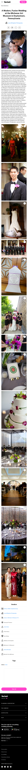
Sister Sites (4, 712)
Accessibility (4, 754)
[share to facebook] (8, 27)
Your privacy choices (5, 757)
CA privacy (3, 759)
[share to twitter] (16, 27)
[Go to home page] (4, 696)
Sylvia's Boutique (7, 649)
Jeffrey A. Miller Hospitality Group (11, 608)
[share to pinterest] (12, 27)
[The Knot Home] (7, 2)
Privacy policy (4, 749)
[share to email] (19, 27)
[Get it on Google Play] (15, 729)
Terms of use (4, 751)
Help (2, 717)
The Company (5, 708)
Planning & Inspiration (7, 703)
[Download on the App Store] (5, 729)
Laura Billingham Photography (15, 23)
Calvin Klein (6, 626)
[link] (2, 767)
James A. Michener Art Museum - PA (11, 617)
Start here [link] (3, 740)
